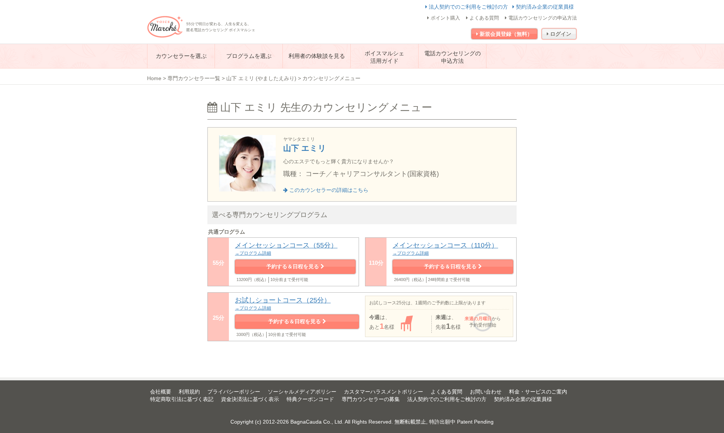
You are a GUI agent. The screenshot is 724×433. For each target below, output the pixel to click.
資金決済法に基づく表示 (250, 399)
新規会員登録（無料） (505, 34)
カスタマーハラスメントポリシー (383, 392)
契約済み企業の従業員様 (544, 7)
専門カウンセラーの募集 (371, 399)
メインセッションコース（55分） (286, 249)
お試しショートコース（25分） (283, 303)
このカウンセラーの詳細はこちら (328, 190)
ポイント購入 (444, 18)
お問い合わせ (486, 392)
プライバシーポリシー (233, 392)
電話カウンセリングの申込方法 (542, 18)
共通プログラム (226, 232)
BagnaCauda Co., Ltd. (317, 422)
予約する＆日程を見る (293, 266)
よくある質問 (483, 18)
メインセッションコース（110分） (445, 249)
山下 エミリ (304, 148)
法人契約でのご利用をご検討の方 (468, 7)
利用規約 (189, 392)
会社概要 (160, 392)
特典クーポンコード (310, 399)
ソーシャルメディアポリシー (302, 392)
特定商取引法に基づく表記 (181, 399)
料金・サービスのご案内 (538, 392)
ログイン (560, 34)
